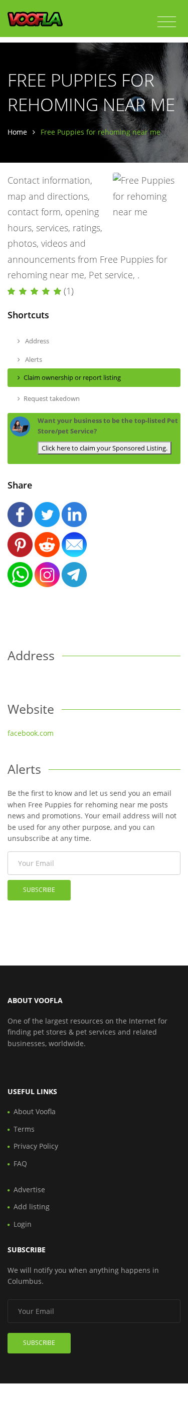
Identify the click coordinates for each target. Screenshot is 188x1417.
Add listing (32, 1206)
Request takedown (52, 398)
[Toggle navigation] (166, 22)
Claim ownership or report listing (72, 377)
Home (17, 132)
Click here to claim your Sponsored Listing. (104, 447)
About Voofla (35, 1111)
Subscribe (39, 889)
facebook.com (31, 733)
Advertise (29, 1189)
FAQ (20, 1163)
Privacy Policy (36, 1146)
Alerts (33, 359)
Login (23, 1224)
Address (36, 340)
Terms (24, 1129)
